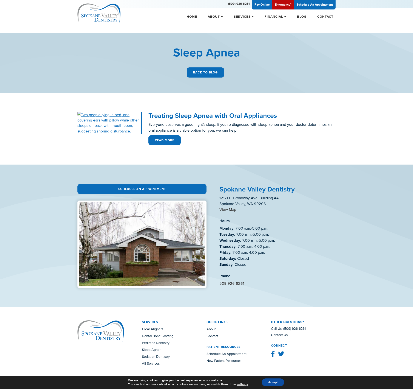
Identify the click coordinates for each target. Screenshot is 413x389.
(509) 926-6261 (239, 4)
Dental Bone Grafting (158, 335)
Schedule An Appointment (142, 189)
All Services (151, 363)
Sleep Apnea (151, 349)
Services (242, 16)
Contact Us (279, 334)
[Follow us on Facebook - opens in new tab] (273, 354)
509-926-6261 (231, 283)
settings (242, 384)
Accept (273, 382)
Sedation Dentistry (156, 356)
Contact (325, 16)
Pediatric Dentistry (156, 342)
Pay (262, 4)
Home (192, 16)
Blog (302, 16)
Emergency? (283, 4)
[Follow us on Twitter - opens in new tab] (281, 354)
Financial (274, 16)
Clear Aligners (152, 329)
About (214, 16)
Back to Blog (205, 72)
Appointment (315, 4)
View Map (227, 209)
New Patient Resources (223, 360)
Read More (164, 140)
